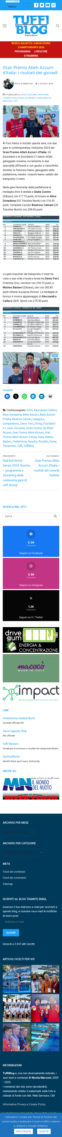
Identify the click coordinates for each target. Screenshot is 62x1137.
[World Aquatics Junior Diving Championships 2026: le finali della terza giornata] (17, 1038)
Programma (22, 51)
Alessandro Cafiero (45, 410)
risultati (43, 441)
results (32, 441)
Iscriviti (11, 932)
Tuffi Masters (11, 743)
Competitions (10, 98)
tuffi (19, 445)
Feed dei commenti (14, 877)
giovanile (19, 428)
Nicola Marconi (24, 83)
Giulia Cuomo (34, 428)
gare (10, 428)
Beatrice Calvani (21, 419)
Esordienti (30, 98)
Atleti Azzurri (29, 94)
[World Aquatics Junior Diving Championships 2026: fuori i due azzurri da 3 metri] (45, 1038)
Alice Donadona (12, 414)
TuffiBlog (28, 445)
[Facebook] (36, 5)
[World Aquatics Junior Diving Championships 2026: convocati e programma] (17, 1008)
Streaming (31, 55)
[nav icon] (5, 25)
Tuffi (15, 101)
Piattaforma (20, 441)
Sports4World (11, 756)
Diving (21, 98)
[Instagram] (53, 5)
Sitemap (8, 884)
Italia (41, 437)
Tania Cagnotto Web (15, 731)
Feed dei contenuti (14, 871)
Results (47, 98)
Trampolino (9, 445)
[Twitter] (42, 5)
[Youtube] (47, 5)
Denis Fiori (26, 423)
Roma (52, 441)
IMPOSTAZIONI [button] (23, 1131)
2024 (29, 410)
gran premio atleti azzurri (28, 432)
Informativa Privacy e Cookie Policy (24, 1104)
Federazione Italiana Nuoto (19, 718)
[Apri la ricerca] (57, 25)
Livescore (40, 51)
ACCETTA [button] (44, 1131)
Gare (39, 98)
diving (38, 423)
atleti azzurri (30, 414)
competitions (11, 423)
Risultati (7, 101)
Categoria (42, 94)
